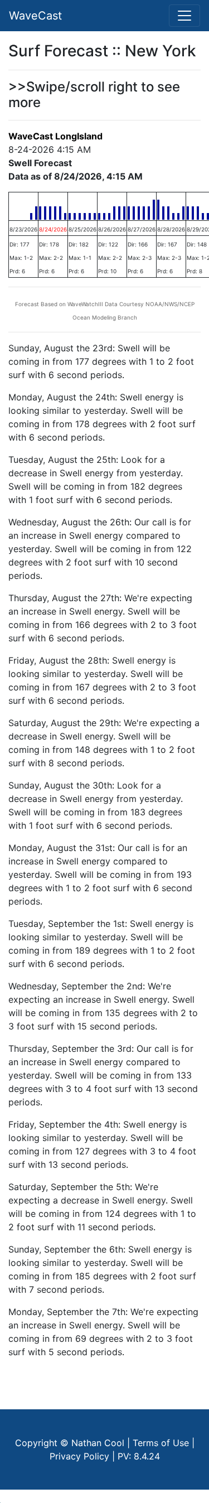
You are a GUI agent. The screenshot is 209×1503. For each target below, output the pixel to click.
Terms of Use (161, 1442)
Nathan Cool (97, 1442)
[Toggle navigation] (184, 15)
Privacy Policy (79, 1456)
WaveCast (35, 15)
